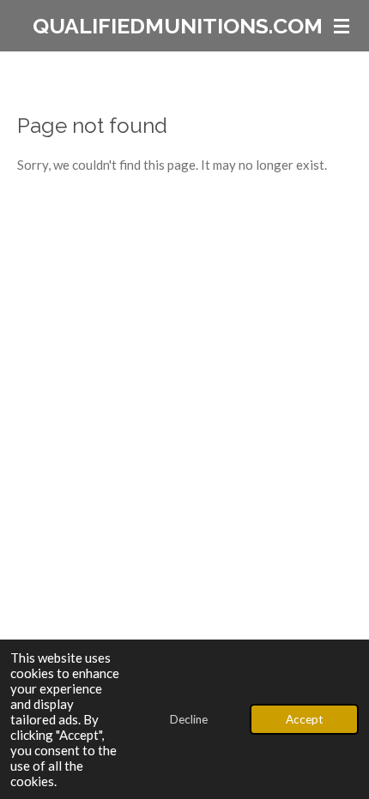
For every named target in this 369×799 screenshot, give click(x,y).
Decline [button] (189, 719)
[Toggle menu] (341, 26)
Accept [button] (304, 719)
